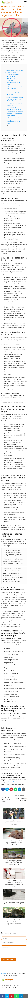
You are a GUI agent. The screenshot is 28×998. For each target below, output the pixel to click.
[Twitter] (7, 791)
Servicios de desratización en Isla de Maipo (13, 82)
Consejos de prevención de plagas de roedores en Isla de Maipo (15, 99)
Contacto (4, 989)
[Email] (23, 791)
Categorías (4, 991)
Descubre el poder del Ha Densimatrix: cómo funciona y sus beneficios (20, 800)
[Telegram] (19, 791)
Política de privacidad (13, 989)
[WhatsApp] (15, 791)
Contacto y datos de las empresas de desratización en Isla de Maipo (15, 113)
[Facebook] (3, 791)
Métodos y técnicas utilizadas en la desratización (13, 76)
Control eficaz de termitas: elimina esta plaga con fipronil (7, 800)
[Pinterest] (11, 791)
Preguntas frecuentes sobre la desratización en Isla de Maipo (14, 93)
